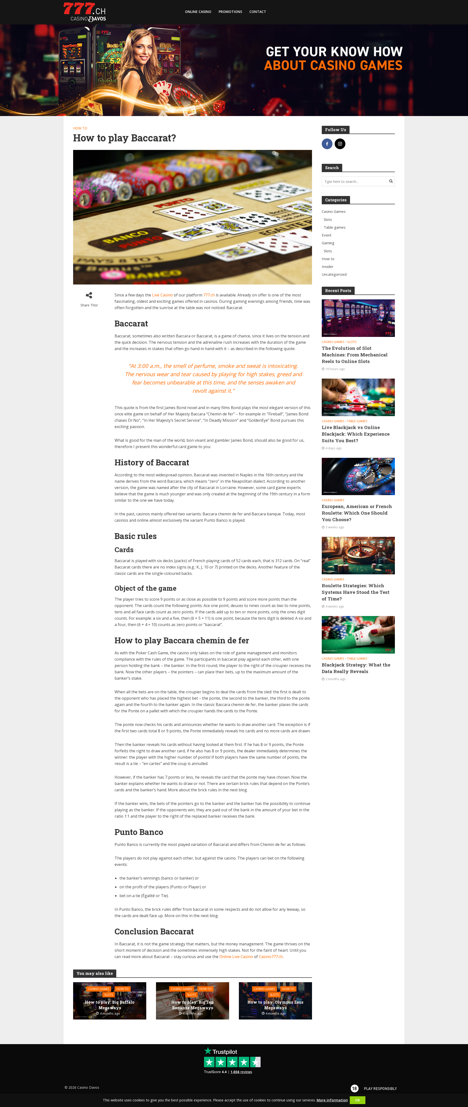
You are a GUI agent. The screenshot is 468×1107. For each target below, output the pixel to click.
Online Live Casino (236, 956)
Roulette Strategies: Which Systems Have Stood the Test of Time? (356, 592)
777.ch (209, 295)
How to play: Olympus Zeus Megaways (275, 1004)
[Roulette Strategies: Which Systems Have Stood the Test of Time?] (358, 555)
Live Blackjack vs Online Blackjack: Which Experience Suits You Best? (356, 433)
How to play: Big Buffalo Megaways (110, 1004)
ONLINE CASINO (198, 11)
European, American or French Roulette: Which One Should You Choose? (357, 512)
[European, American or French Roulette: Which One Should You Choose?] (358, 475)
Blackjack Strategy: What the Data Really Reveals (356, 668)
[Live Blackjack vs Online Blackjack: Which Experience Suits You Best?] (358, 396)
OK (357, 1100)
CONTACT (257, 11)
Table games (357, 421)
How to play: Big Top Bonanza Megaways (192, 1004)
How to (80, 128)
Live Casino (162, 295)
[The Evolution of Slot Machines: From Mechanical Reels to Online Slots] (358, 317)
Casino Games (98, 989)
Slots (108, 994)
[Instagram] (340, 143)
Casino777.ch (271, 956)
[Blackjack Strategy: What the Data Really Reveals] (358, 634)
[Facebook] (327, 143)
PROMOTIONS (230, 11)
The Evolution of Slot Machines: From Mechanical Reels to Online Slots (355, 354)
